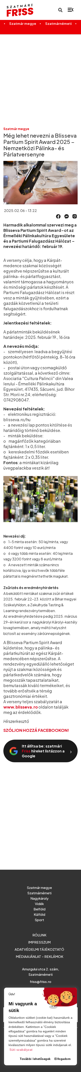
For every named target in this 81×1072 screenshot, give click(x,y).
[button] (58, 216)
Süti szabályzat (21, 1049)
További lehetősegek (35, 1059)
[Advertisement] (40, 80)
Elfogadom (62, 1059)
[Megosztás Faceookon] (58, 216)
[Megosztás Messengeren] (66, 216)
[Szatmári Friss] (18, 10)
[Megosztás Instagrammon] (74, 216)
